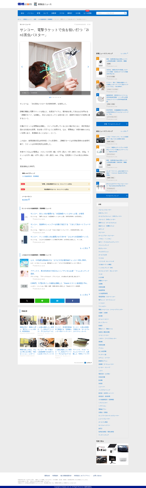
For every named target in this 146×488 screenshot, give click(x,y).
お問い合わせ (97, 475)
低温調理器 (102, 290)
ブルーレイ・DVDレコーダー (107, 219)
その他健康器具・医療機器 (45, 19)
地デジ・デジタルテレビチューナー (109, 242)
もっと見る (84, 248)
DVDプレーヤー (103, 213)
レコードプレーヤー (104, 419)
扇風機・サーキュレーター (106, 364)
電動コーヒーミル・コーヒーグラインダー (111, 309)
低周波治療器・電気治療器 (106, 431)
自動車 (53, 13)
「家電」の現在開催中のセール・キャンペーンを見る (46, 184)
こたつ (100, 370)
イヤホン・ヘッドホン (105, 239)
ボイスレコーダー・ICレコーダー (108, 271)
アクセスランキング (112, 195)
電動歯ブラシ (102, 409)
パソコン (30, 13)
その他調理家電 (103, 293)
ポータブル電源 (103, 422)
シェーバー (102, 386)
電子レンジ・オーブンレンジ (107, 300)
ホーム (19, 19)
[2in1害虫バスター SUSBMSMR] (55, 68)
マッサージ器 (102, 354)
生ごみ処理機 (102, 351)
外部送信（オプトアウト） (82, 475)
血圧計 (100, 428)
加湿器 (100, 383)
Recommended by (79, 362)
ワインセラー (102, 306)
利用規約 (55, 475)
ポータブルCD (103, 255)
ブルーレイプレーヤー (105, 210)
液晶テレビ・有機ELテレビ (106, 226)
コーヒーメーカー (104, 335)
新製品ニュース (27, 19)
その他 (77, 13)
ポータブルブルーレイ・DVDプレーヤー (110, 216)
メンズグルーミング (104, 390)
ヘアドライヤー (103, 403)
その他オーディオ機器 (105, 264)
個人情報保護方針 (66, 475)
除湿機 (100, 380)
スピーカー (102, 232)
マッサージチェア (104, 435)
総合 (22, 13)
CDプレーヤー (103, 248)
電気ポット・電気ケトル (106, 329)
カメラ (45, 13)
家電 (38, 13)
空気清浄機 (102, 377)
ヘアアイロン (102, 406)
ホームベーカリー (104, 319)
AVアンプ (101, 229)
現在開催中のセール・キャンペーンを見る (45, 189)
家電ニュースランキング (111, 53)
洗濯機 (100, 284)
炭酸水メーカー (103, 280)
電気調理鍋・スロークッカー (107, 296)
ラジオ (100, 274)
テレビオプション (104, 251)
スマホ (61, 13)
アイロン (101, 348)
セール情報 (87, 13)
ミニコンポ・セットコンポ (106, 261)
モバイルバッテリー (104, 425)
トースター (102, 303)
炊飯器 (100, 325)
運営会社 (47, 475)
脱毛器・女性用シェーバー (106, 393)
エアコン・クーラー (104, 358)
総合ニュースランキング (111, 131)
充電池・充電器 (103, 412)
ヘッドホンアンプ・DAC (106, 267)
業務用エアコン (103, 361)
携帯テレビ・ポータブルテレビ (108, 222)
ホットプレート (103, 322)
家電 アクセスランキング (112, 124)
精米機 (100, 316)
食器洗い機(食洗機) (104, 332)
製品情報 (25, 199)
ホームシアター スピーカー (106, 235)
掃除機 (100, 341)
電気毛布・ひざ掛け (104, 374)
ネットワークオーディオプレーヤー (109, 415)
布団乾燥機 (102, 345)
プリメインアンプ (104, 245)
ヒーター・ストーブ (104, 367)
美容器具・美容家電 (104, 396)
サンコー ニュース (25, 24)
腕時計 (69, 13)
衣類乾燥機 (102, 287)
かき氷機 (101, 277)
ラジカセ (101, 258)
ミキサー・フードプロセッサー (108, 338)
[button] (51, 97)
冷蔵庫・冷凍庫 (103, 313)
